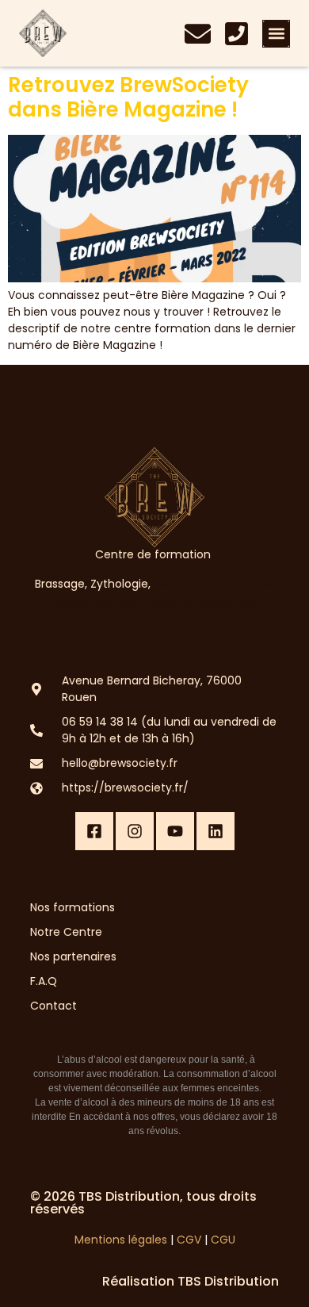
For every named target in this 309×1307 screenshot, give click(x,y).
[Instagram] (135, 831)
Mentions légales (120, 1240)
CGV (189, 1240)
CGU (223, 1240)
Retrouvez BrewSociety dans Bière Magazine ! (128, 97)
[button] (276, 34)
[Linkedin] (215, 831)
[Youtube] (175, 831)
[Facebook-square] (94, 831)
